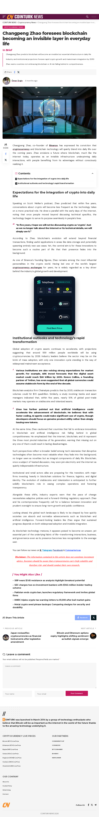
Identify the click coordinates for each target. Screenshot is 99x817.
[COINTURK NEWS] (25, 16)
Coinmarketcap (73, 550)
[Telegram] (95, 805)
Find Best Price (54, 328)
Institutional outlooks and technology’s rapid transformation (46, 183)
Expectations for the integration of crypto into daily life (43, 179)
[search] (87, 16)
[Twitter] (92, 805)
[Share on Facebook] (14, 72)
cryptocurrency (21, 149)
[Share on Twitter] (18, 72)
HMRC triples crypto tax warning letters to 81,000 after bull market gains (52, 600)
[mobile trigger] (5, 16)
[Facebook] (88, 805)
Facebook (58, 550)
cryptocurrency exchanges (27, 267)
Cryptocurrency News (13, 27)
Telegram (47, 550)
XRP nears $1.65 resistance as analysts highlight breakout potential (49, 580)
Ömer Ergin (17, 80)
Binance (53, 145)
